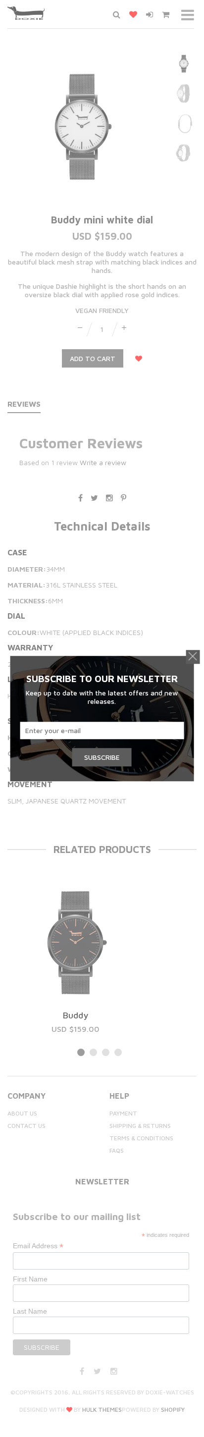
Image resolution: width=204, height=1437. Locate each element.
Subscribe (102, 757)
